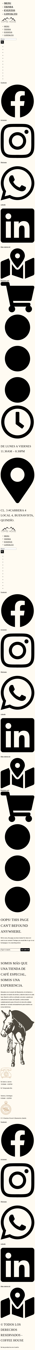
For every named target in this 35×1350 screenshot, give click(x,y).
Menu (7, 3)
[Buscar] (2, 42)
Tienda (8, 7)
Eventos (9, 10)
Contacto (10, 14)
